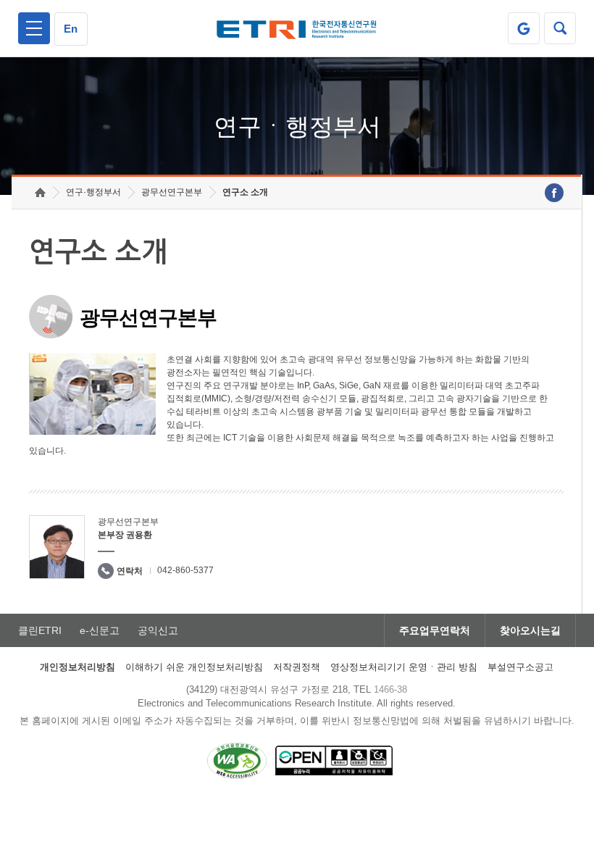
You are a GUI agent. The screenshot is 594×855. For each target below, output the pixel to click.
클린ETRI (40, 630)
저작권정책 (296, 667)
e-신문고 (100, 630)
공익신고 (158, 630)
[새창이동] (524, 28)
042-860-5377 (185, 570)
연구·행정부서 (93, 192)
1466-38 (390, 689)
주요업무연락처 (434, 630)
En (71, 28)
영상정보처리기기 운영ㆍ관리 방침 (403, 667)
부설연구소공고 (520, 667)
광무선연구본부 (171, 192)
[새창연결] (554, 192)
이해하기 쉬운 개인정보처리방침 (194, 667)
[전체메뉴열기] (34, 28)
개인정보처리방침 (77, 667)
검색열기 (560, 28)
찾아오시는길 (530, 630)
